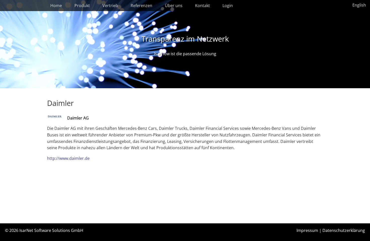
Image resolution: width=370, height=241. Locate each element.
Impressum (307, 230)
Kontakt (202, 5)
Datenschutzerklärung (343, 230)
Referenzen (141, 5)
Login (228, 5)
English (359, 5)
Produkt (82, 5)
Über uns (173, 5)
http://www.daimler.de (68, 158)
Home (56, 5)
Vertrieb (110, 5)
